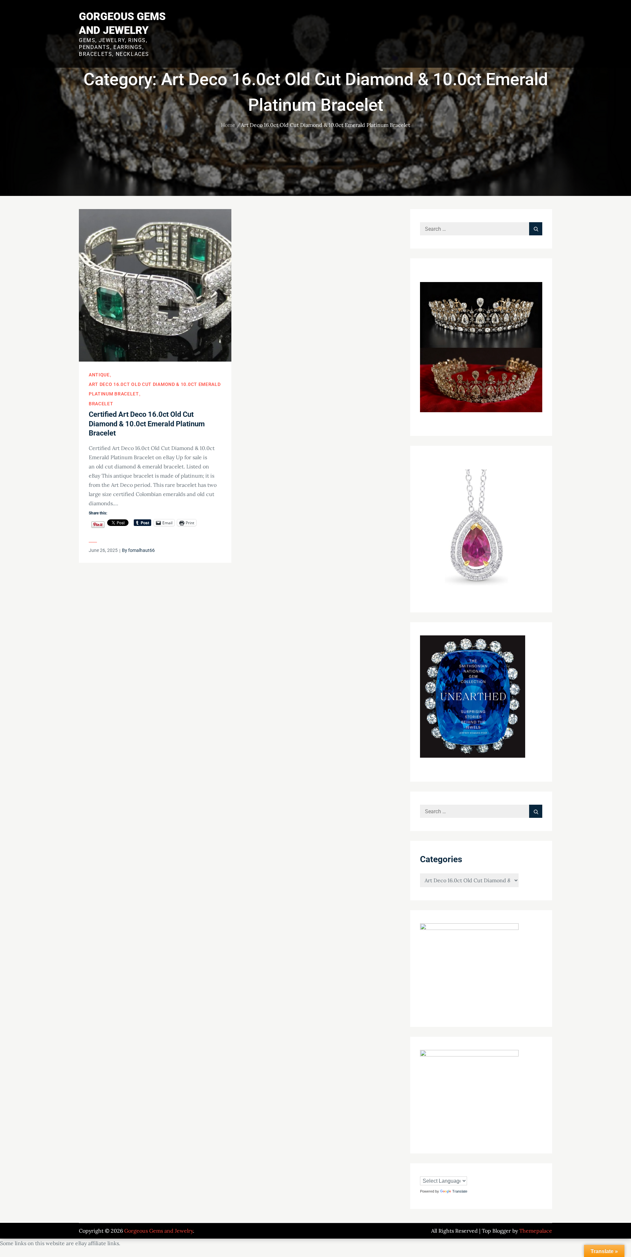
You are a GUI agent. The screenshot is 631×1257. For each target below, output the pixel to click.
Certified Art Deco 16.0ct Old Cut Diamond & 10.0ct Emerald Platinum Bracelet (147, 423)
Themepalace (535, 1230)
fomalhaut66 (141, 550)
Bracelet (101, 403)
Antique (99, 374)
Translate (459, 1191)
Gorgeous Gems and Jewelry (158, 1230)
